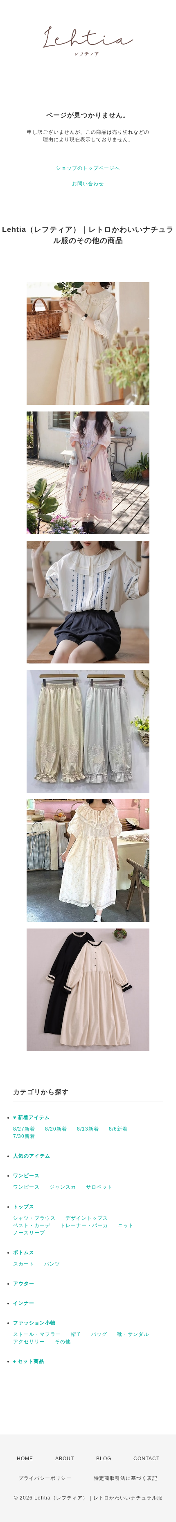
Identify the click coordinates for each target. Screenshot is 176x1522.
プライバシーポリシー (45, 1478)
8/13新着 (88, 1129)
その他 (63, 1341)
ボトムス (23, 1252)
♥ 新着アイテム (31, 1117)
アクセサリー (29, 1341)
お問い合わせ (88, 184)
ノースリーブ (29, 1233)
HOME (25, 1458)
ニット (126, 1225)
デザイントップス (86, 1218)
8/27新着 (24, 1129)
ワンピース (26, 1175)
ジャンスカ (63, 1187)
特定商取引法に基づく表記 (126, 1478)
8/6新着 (118, 1129)
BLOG (103, 1458)
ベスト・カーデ (31, 1225)
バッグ (99, 1334)
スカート (23, 1264)
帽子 (76, 1334)
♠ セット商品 (28, 1361)
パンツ (52, 1264)
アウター (23, 1283)
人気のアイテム (31, 1156)
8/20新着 (56, 1129)
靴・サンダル (133, 1334)
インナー (23, 1303)
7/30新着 (24, 1136)
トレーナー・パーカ (84, 1225)
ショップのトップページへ (88, 168)
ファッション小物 (34, 1323)
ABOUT (64, 1458)
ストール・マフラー (37, 1334)
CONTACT (146, 1458)
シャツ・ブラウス (34, 1218)
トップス (23, 1207)
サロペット (99, 1187)
